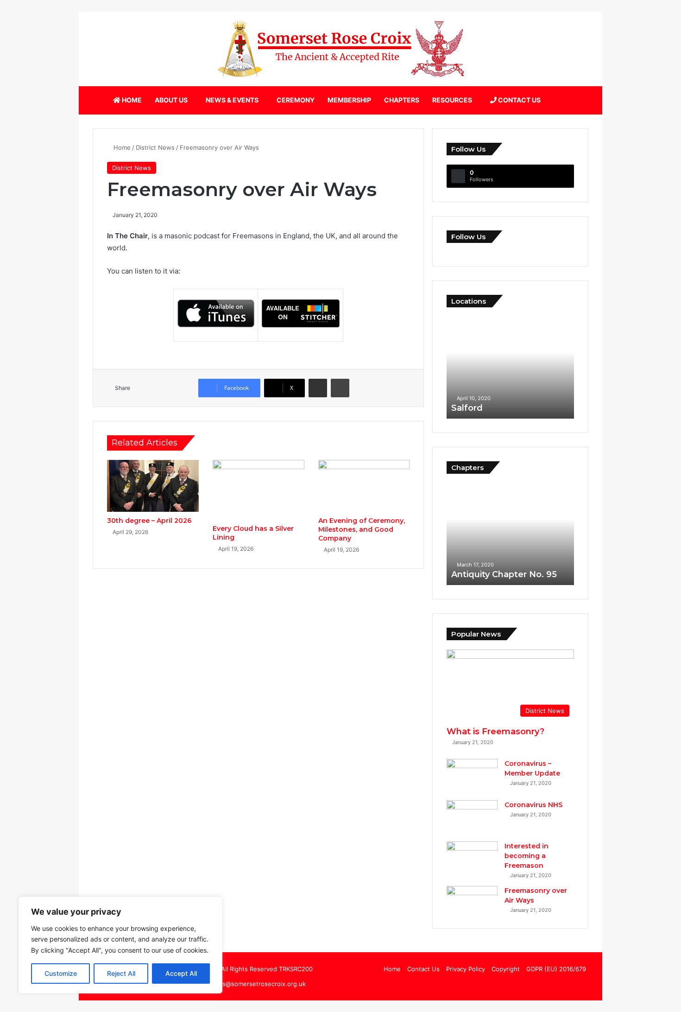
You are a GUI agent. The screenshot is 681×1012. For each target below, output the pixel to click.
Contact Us (519, 100)
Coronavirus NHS (533, 805)
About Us (171, 100)
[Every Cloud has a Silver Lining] (258, 490)
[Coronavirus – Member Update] (472, 776)
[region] (120, 945)
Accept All (181, 973)
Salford (467, 408)
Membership (349, 100)
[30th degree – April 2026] (153, 486)
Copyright (506, 969)
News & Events (232, 100)
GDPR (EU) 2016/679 (556, 969)
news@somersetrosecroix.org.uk (258, 983)
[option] (510, 368)
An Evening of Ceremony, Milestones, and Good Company (361, 529)
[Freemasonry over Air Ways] (472, 893)
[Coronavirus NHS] (472, 817)
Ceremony (296, 100)
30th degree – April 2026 (149, 520)
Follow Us (468, 236)
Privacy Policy (465, 969)
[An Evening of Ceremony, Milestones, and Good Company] (364, 486)
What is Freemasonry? (495, 731)
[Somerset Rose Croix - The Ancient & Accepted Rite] (340, 49)
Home (131, 100)
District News (155, 147)
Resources (452, 100)
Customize (60, 973)
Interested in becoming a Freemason (526, 856)
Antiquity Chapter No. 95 (504, 574)
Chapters (401, 100)
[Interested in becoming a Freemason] (472, 858)
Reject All (121, 973)
